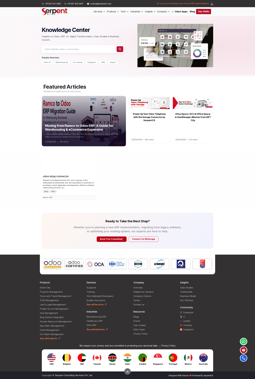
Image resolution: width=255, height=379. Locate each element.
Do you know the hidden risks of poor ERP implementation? (183, 3)
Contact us (138, 304)
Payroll (113, 62)
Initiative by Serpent (143, 292)
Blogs (136, 316)
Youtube (187, 325)
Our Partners (186, 300)
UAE (82, 364)
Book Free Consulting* (111, 239)
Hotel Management (49, 330)
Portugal (173, 364)
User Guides (139, 325)
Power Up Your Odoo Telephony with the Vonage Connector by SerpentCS (149, 117)
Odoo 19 (47, 62)
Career (136, 300)
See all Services (95, 304)
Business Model (188, 296)
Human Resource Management (55, 321)
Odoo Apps (139, 329)
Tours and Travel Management (55, 296)
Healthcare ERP (95, 321)
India (127, 364)
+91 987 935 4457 (75, 4)
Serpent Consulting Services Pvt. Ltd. (73, 375)
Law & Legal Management (53, 304)
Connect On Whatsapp (143, 239)
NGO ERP (91, 325)
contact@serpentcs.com (101, 4)
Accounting (77, 62)
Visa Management (49, 313)
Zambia (142, 364)
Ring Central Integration (52, 317)
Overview (138, 287)
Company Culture (142, 296)
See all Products (48, 338)
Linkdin (186, 321)
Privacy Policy (140, 333)
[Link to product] (52, 264)
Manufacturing (62, 62)
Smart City (45, 287)
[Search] (120, 49)
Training (91, 292)
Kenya (112, 364)
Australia (203, 364)
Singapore (92, 62)
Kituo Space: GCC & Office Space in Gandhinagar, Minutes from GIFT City (193, 117)
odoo (53, 191)
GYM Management (49, 300)
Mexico (188, 364)
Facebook (188, 312)
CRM (103, 62)
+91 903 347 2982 (52, 4)
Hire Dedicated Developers (100, 296)
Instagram (188, 329)
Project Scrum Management (54, 308)
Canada (97, 364)
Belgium (67, 364)
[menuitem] (99, 11)
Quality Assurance (96, 300)
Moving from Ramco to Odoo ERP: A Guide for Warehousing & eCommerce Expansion (79, 127)
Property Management (51, 292)
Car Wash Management (51, 334)
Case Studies (186, 287)
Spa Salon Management (52, 325)
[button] (127, 371)
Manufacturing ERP (96, 316)
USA (52, 364)
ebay (46, 191)
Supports (91, 287)
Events (136, 321)
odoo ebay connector (56, 176)
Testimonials (186, 292)
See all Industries (96, 329)
